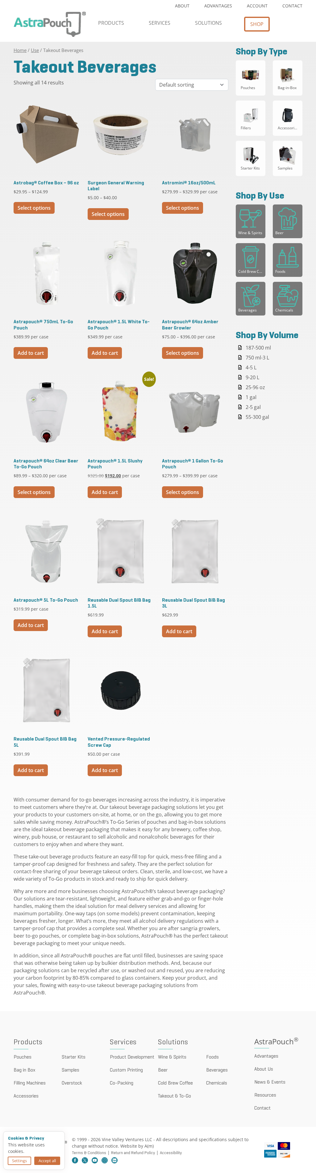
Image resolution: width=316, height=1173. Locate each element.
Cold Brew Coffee (175, 1083)
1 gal (251, 397)
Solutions (208, 22)
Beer (163, 1070)
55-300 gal (257, 417)
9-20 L (252, 377)
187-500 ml (258, 347)
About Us (263, 1069)
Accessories (26, 1096)
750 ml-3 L (257, 357)
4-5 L (251, 367)
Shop (257, 24)
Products (111, 22)
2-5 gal (253, 407)
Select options (34, 207)
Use (35, 50)
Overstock (72, 1083)
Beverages (217, 1070)
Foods (212, 1057)
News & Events (269, 1082)
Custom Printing (126, 1070)
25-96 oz (255, 387)
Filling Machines (30, 1083)
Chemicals (216, 1083)
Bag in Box (24, 1070)
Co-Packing (121, 1083)
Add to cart (31, 353)
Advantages (218, 6)
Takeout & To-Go (174, 1096)
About (182, 6)
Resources (265, 1095)
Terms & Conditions (89, 1153)
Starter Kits (73, 1057)
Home (20, 50)
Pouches (22, 1057)
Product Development (132, 1057)
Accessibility (171, 1153)
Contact (292, 6)
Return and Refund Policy (133, 1153)
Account (257, 6)
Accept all (47, 1160)
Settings (19, 1160)
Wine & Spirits (172, 1057)
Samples (70, 1070)
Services (159, 22)
